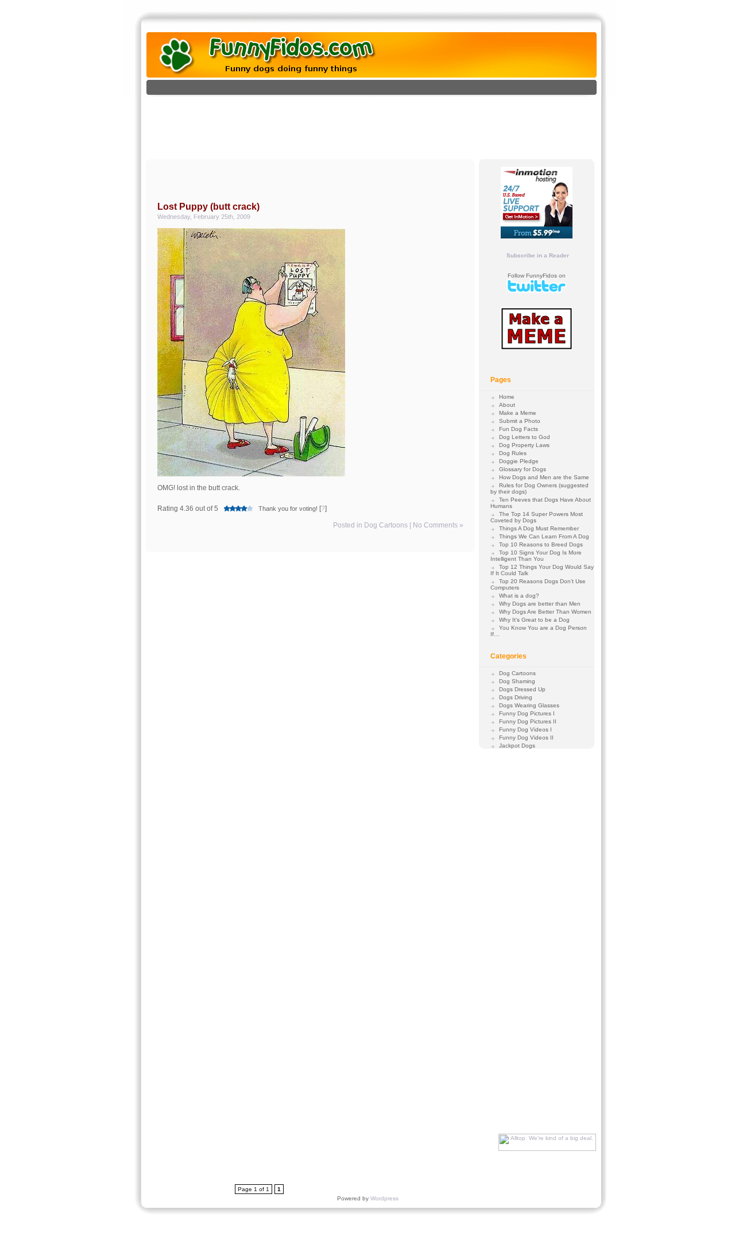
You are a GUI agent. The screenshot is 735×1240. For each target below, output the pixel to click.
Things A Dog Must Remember (539, 528)
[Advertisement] (384, 122)
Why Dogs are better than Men (540, 603)
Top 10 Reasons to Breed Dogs (541, 544)
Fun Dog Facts (518, 429)
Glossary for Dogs (522, 469)
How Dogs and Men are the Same (544, 477)
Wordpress (384, 1198)
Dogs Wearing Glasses (529, 705)
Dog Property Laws (524, 445)
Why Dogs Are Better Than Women (545, 612)
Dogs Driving (515, 697)
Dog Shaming (517, 681)
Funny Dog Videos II (526, 737)
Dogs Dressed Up (522, 689)
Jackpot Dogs (517, 745)
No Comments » (438, 525)
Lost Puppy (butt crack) (208, 206)
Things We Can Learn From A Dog (544, 536)
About (507, 405)
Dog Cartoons (386, 525)
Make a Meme (517, 413)
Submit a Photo (519, 421)
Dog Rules (513, 453)
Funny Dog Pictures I (527, 713)
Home (506, 397)
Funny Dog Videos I (525, 729)
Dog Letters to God (524, 437)
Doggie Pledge (519, 461)
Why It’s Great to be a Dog (534, 620)
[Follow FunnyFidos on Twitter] (536, 291)
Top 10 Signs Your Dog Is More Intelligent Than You (536, 555)
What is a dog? (519, 595)
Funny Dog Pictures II (527, 721)
